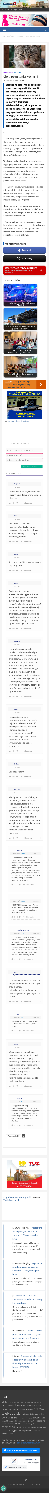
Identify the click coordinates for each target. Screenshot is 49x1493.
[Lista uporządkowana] (18, 450)
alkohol (5, 1402)
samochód (8, 1427)
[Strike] (16, 450)
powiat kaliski (39, 1417)
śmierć (5, 1433)
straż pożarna (23, 1427)
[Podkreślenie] (13, 450)
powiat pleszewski (8, 1424)
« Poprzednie (12, 1136)
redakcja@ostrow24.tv (28, 1442)
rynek (32, 1424)
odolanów (29, 1409)
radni (22, 1424)
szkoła (33, 1427)
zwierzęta (27, 421)
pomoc (21, 1418)
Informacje (8, 72)
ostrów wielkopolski (15, 421)
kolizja (18, 1404)
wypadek (16, 1430)
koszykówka (37, 1405)
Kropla (23, 854)
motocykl (15, 1409)
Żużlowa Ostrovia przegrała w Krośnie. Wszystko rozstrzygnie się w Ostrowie (27, 1334)
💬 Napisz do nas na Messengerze (20, 1450)
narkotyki (22, 1409)
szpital (39, 1427)
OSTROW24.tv (30, 1459)
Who (22, 1102)
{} (32, 450)
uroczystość (6, 1431)
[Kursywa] (10, 450)
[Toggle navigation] (5, 29)
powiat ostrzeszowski (37, 1421)
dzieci (33, 1402)
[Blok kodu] (27, 450)
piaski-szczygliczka (28, 1414)
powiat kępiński (22, 1421)
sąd (44, 1427)
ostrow (19, 80)
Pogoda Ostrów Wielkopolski (17, 1197)
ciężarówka (12, 1402)
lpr (10, 1409)
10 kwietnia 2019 (9, 80)
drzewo (27, 1402)
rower (28, 1424)
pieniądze (39, 1414)
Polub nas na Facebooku (17, 1467)
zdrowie (37, 1431)
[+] (35, 450)
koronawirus (28, 1405)
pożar (17, 1423)
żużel (11, 1434)
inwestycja (11, 1405)
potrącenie (28, 1418)
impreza (4, 1405)
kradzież (5, 1409)
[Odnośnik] (29, 450)
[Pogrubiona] (7, 450)
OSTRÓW (17, 72)
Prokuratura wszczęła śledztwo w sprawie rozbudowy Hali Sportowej (27, 1299)
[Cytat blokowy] (24, 450)
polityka (14, 1418)
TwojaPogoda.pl (11, 1200)
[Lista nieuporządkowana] (21, 450)
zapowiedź (27, 1430)
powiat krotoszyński (9, 1421)
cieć (22, 1017)
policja (6, 1417)
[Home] (8, 36)
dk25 (22, 1402)
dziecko (39, 1402)
